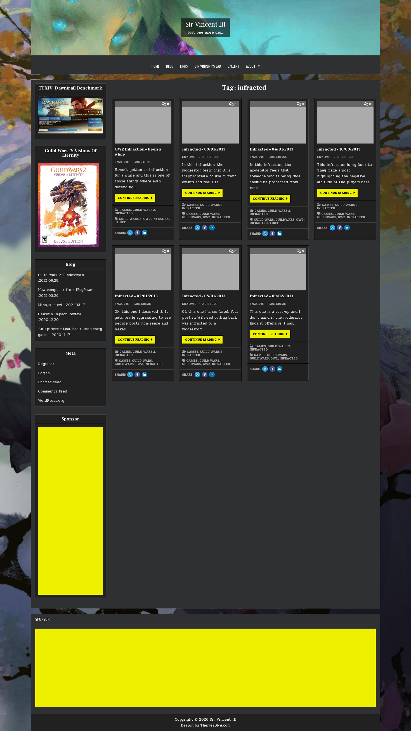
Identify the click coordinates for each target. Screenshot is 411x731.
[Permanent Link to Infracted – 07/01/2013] (143, 269)
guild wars (209, 213)
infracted (161, 218)
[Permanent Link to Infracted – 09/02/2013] (278, 269)
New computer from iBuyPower (66, 290)
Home (155, 66)
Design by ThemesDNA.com (205, 725)
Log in (44, 373)
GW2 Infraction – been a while (138, 152)
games (192, 213)
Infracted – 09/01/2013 (203, 149)
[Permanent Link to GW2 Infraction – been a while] (143, 122)
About (251, 66)
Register (46, 364)
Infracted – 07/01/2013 (136, 296)
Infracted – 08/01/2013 (203, 296)
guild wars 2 (130, 218)
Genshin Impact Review (59, 314)
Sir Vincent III (205, 24)
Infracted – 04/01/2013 (271, 149)
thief (121, 222)
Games (125, 209)
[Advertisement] (70, 511)
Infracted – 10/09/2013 (338, 149)
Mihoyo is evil (51, 305)
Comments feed (52, 391)
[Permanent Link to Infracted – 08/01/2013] (210, 269)
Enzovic (122, 162)
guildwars (191, 217)
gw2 (147, 218)
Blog (169, 66)
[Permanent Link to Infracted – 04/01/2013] (278, 122)
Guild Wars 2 (144, 209)
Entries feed (50, 382)
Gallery (233, 66)
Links (184, 66)
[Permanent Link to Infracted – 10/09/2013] (345, 122)
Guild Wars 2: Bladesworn (61, 275)
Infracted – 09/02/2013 (271, 296)
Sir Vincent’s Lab (208, 66)
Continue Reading (136, 198)
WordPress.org (51, 400)
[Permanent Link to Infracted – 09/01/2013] (210, 122)
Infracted (124, 213)
